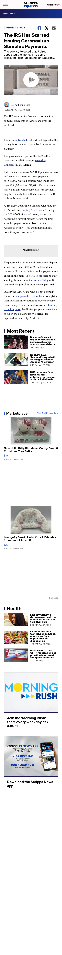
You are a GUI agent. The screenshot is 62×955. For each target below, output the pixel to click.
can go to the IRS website (30, 296)
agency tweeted (18, 140)
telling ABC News (33, 210)
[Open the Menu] (5, 5)
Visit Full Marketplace (47, 413)
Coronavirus (14, 27)
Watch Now (52, 5)
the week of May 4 (40, 280)
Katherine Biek (22, 104)
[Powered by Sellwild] (53, 598)
